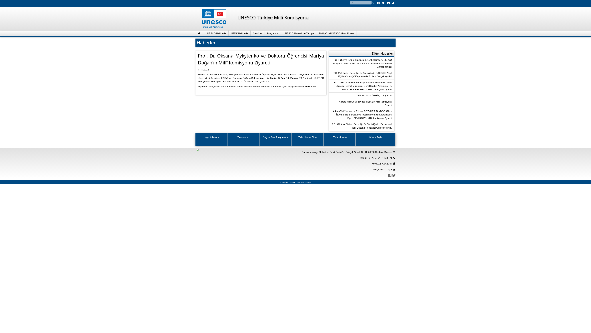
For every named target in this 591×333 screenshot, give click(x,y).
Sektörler (257, 33)
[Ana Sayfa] (199, 34)
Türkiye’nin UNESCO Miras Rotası (336, 33)
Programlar (272, 33)
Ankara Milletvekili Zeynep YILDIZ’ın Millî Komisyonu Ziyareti (365, 103)
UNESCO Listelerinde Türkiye (298, 33)
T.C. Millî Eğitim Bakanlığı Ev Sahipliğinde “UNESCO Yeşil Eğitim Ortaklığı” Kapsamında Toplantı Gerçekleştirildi (363, 75)
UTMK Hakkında (239, 33)
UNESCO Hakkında (216, 33)
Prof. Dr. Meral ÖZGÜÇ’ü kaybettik (374, 95)
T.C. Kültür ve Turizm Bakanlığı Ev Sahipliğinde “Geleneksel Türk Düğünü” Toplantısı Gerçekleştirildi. (362, 126)
